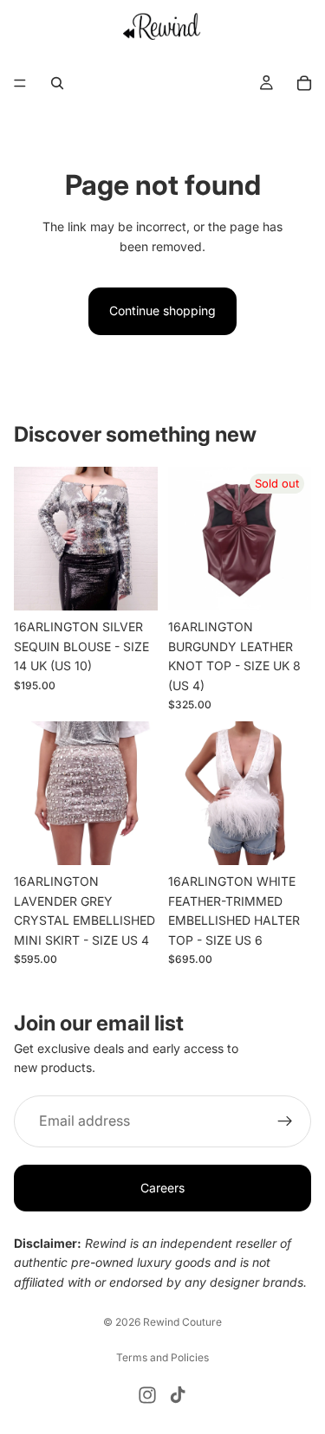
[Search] (57, 83)
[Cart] (304, 83)
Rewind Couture (182, 1321)
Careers (162, 1187)
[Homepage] (162, 26)
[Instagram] (147, 1395)
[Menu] (20, 83)
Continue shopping (162, 310)
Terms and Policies (162, 1357)
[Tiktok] (177, 1395)
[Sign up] (285, 1121)
